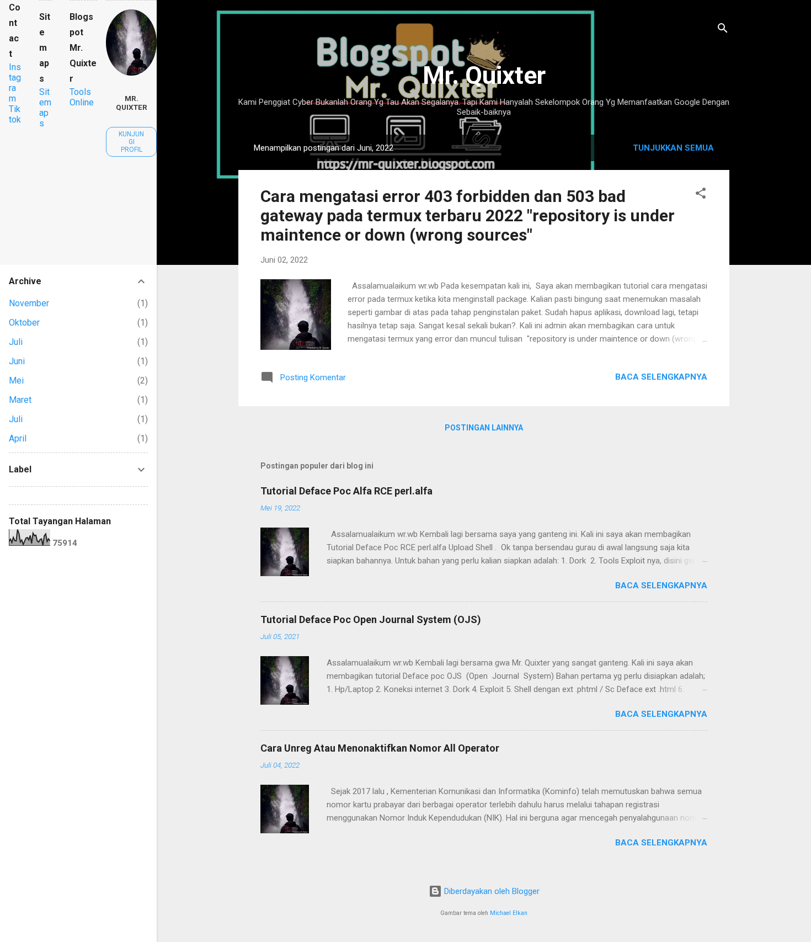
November (29, 303)
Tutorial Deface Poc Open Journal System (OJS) (370, 619)
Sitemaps (45, 108)
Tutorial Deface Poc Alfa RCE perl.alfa (346, 491)
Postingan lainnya (484, 427)
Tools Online (82, 97)
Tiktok (15, 114)
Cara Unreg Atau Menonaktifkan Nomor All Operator (379, 748)
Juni (17, 361)
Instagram (15, 83)
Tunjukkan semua (673, 148)
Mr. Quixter (484, 75)
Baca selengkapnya (661, 377)
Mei (16, 380)
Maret (20, 400)
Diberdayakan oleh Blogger (491, 891)
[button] (700, 195)
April (17, 438)
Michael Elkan (508, 913)
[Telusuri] (722, 30)
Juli (16, 342)
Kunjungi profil (131, 141)
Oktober (24, 322)
